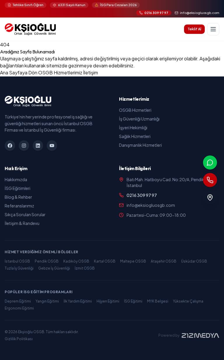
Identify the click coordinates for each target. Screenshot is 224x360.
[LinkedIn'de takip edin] (38, 145)
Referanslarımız (19, 205)
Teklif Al (194, 29)
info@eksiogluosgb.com (151, 205)
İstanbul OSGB (17, 261)
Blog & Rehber (18, 197)
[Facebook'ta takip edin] (10, 145)
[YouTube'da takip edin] (52, 145)
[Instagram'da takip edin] (24, 145)
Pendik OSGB (47, 261)
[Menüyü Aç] (213, 29)
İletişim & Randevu (22, 223)
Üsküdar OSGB (194, 261)
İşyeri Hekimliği (133, 127)
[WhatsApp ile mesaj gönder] (210, 162)
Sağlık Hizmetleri (134, 136)
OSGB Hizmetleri (135, 110)
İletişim (90, 72)
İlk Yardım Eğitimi (78, 301)
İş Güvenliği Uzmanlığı (139, 118)
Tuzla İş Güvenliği (19, 268)
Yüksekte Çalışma (188, 301)
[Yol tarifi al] (210, 198)
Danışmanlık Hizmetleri (140, 145)
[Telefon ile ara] (210, 180)
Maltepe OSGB (133, 261)
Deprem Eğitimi (18, 301)
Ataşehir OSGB (163, 261)
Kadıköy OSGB (76, 261)
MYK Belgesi (157, 301)
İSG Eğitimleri (17, 188)
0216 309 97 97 (142, 195)
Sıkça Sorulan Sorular (25, 214)
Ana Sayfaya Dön (19, 72)
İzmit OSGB (85, 268)
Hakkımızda (16, 179)
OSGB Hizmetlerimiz (60, 72)
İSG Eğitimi (133, 301)
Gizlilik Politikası (19, 339)
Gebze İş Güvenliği (54, 268)
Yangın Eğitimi (47, 301)
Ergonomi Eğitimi (19, 308)
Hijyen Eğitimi (108, 301)
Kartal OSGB (105, 261)
